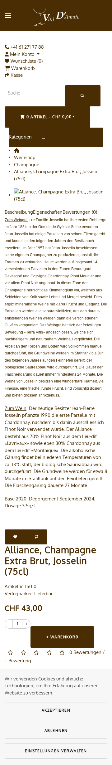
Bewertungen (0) (80, 212)
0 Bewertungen (85, 652)
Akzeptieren (56, 710)
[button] (8, 15)
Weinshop (24, 157)
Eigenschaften (48, 212)
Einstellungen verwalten (56, 750)
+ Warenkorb (62, 637)
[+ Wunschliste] (15, 536)
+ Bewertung (18, 661)
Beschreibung (19, 212)
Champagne (26, 165)
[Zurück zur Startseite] (56, 15)
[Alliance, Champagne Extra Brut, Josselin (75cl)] (60, 195)
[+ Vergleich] (37, 536)
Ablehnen (56, 730)
